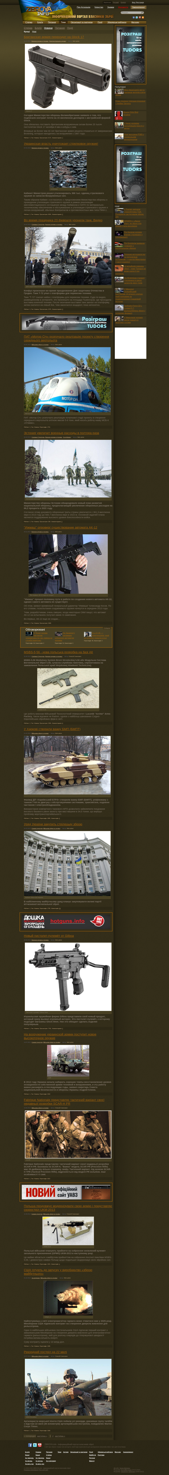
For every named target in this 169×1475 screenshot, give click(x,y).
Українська (107, 2)
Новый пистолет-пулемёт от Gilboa (49, 935)
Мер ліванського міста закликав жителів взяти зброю (130, 92)
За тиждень (29, 1458)
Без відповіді (51, 1461)
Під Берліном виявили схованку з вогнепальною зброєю (130, 245)
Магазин (135, 22)
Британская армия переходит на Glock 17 (54, 37)
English (123, 2)
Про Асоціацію (83, 7)
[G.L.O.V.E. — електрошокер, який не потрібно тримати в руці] (87, 634)
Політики (101, 1455)
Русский (116, 2)
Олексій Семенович (75, 656)
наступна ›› (42, 1436)
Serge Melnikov (125, 1468)
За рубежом (67, 437)
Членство (98, 7)
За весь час (29, 1464)
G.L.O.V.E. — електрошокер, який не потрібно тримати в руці (96, 635)
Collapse (107, 628)
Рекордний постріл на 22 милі (45, 1352)
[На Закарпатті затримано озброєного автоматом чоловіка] (58, 634)
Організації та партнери (82, 22)
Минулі (91, 1461)
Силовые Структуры (38, 224)
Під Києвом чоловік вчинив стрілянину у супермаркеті (129, 234)
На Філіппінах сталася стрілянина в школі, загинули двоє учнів (134, 280)
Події (100, 22)
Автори (65, 1452)
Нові (34, 32)
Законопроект (138, 7)
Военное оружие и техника (40, 41)
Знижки (110, 7)
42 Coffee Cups (126, 1470)
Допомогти (123, 7)
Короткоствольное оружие (57, 41)
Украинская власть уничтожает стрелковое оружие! (61, 143)
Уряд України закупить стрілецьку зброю (53, 824)
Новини (48, 28)
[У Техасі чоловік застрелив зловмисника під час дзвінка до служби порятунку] (29, 634)
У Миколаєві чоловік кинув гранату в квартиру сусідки (129, 320)
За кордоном (36, 1278)
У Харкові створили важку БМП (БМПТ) (52, 729)
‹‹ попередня (30, 1436)
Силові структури (37, 828)
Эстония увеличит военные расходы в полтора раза (61, 433)
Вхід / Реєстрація (138, 2)
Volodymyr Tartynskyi (128, 1472)
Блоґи (40, 22)
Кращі (27, 32)
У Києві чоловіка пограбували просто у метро (134, 125)
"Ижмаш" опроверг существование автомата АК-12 (60, 527)
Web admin (76, 41)
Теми (63, 22)
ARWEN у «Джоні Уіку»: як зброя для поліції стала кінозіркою (128, 223)
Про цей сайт (43, 1470)
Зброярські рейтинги (116, 22)
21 (60, 908)
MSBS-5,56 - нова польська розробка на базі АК (58, 652)
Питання (52, 22)
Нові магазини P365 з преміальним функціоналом (134, 137)
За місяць (28, 1461)
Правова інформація (31, 1470)
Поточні (92, 1458)
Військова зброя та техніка (40, 344)
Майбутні (92, 1455)
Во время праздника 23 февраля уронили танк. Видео (63, 220)
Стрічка (28, 22)
